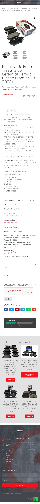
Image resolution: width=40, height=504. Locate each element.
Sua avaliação (9, 250)
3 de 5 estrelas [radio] (11, 252)
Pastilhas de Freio (13, 8)
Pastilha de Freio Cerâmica (13, 216)
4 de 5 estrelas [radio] (13, 252)
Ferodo (6, 211)
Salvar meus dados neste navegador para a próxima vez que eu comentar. (20, 284)
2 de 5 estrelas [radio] (8, 252)
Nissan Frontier (9, 213)
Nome (7, 268)
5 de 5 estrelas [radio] (16, 252)
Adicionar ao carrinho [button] (29, 375)
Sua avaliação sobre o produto (16, 257)
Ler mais (10, 379)
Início (3, 8)
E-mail (7, 275)
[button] (2, 2)
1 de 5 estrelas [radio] (5, 252)
